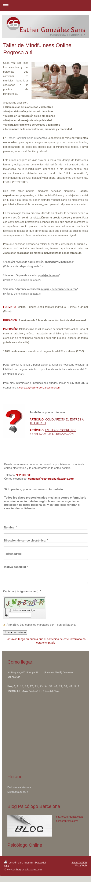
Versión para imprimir (21, 862)
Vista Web (81, 865)
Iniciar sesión (79, 862)
